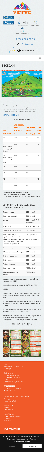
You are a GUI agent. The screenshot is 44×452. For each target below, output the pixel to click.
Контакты (7, 423)
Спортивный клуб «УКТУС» (13, 382)
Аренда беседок (10, 390)
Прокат (6, 371)
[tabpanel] (22, 83)
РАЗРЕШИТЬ (32, 446)
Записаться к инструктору (13, 366)
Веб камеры (8, 373)
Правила (7, 418)
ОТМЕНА (12, 446)
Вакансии (7, 420)
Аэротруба (8, 399)
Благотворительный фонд (13, 416)
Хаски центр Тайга (10, 401)
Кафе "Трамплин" (10, 414)
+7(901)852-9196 (26, 44)
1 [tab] (21, 94)
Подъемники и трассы (12, 377)
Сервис (6, 379)
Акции (6, 407)
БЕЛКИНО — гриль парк (12, 388)
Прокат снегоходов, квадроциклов (16, 396)
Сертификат (8, 412)
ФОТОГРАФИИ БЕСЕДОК (11, 115)
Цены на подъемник (11, 375)
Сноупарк (7, 369)
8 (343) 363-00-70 (25, 39)
